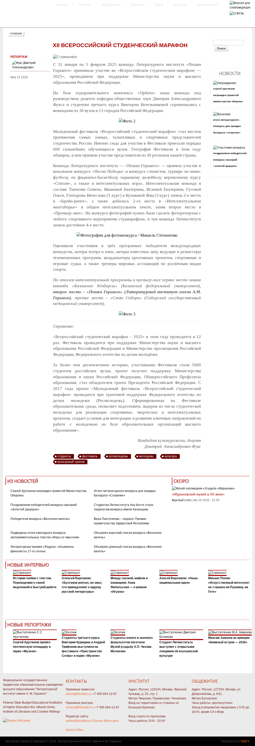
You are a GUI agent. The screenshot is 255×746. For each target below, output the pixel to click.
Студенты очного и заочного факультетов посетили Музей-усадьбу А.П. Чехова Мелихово (132, 644)
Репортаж (18, 57)
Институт (84, 4)
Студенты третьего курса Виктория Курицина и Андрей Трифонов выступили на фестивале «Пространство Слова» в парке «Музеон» (83, 646)
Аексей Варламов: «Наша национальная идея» (178, 580)
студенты (64, 456)
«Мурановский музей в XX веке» (198, 494)
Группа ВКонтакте (106, 721)
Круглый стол (181, 500)
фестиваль (90, 456)
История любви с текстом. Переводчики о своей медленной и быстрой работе (35, 582)
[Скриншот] (22, 572)
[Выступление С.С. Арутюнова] (35, 637)
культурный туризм (71, 462)
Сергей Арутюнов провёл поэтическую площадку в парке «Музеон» (32, 647)
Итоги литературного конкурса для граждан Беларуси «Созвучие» (227, 126)
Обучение (137, 4)
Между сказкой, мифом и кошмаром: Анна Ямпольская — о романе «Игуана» (129, 584)
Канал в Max (74, 730)
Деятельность (206, 4)
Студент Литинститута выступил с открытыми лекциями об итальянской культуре (178, 649)
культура (171, 456)
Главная (61, 4)
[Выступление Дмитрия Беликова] (181, 637)
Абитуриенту (110, 4)
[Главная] (240, 7)
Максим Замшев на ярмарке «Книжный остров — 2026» (229, 640)
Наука (158, 4)
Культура (179, 4)
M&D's (245, 741)
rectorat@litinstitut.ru (79, 707)
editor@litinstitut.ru (78, 721)
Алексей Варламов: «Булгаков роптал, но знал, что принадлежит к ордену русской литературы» (82, 584)
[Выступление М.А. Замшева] (230, 632)
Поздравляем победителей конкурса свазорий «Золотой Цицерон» (230, 159)
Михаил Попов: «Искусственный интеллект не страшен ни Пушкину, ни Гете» (229, 584)
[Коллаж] (69, 632)
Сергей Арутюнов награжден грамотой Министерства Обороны (228, 95)
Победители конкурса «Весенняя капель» (40, 519)
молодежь (146, 456)
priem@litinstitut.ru (78, 694)
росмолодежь (118, 456)
